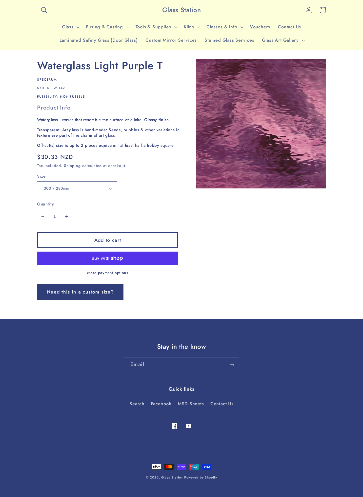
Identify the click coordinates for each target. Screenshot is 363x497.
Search (136, 404)
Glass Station (172, 477)
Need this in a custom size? (80, 291)
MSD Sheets (191, 404)
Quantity (45, 204)
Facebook (161, 404)
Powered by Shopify (200, 477)
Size (41, 176)
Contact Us (222, 404)
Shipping (72, 165)
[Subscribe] (232, 364)
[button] (44, 10)
